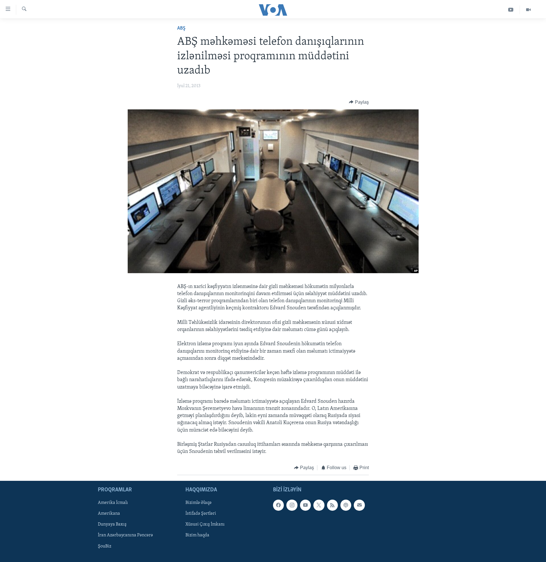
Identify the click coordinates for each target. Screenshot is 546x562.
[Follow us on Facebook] (278, 505)
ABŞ (181, 28)
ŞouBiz (104, 546)
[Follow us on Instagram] (291, 505)
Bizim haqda (197, 535)
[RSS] (332, 505)
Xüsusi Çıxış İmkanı (205, 524)
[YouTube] (511, 9)
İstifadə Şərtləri (200, 513)
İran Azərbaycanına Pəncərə (125, 535)
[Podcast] (345, 505)
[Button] (359, 102)
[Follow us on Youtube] (305, 505)
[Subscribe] (359, 505)
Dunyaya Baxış (112, 524)
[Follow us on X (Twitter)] (318, 505)
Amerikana (109, 513)
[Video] (528, 9)
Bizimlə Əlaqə (198, 502)
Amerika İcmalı (113, 502)
